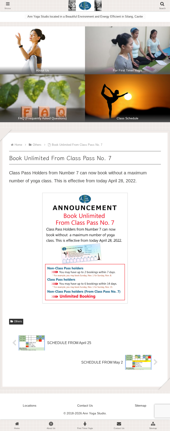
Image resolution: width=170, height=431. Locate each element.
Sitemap (140, 405)
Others (18, 321)
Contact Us (85, 405)
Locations (29, 405)
